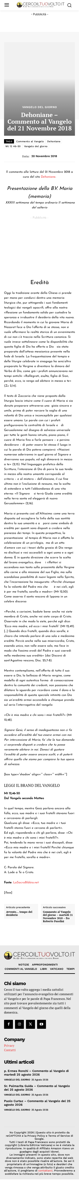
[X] (30, 1024)
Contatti (10, 1050)
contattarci (45, 1170)
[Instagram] (19, 1024)
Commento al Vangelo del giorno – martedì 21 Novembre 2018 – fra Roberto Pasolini (58, 916)
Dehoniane (54, 141)
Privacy (9, 1045)
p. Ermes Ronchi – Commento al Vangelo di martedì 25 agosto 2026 (36, 1072)
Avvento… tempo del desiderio (19, 913)
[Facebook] (8, 1024)
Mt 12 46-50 (13, 146)
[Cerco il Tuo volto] (40, 5)
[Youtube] (41, 1024)
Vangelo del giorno (36, 146)
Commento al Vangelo (30, 141)
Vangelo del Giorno (39, 107)
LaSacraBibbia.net (26, 882)
